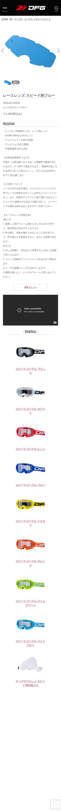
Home (4, 19)
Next (57, 50)
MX (11, 19)
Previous (4, 50)
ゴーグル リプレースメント (37, 19)
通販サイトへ (30, 287)
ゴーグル (18, 19)
